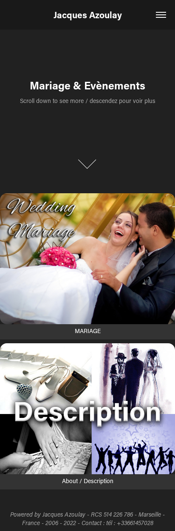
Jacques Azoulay (88, 15)
